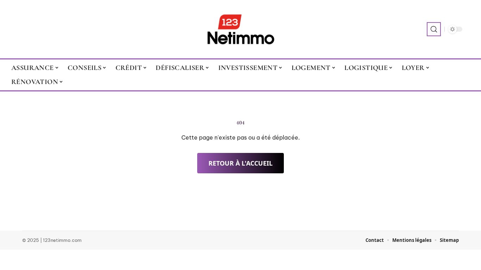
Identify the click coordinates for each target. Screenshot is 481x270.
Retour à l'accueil (240, 163)
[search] (434, 29)
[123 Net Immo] (240, 29)
